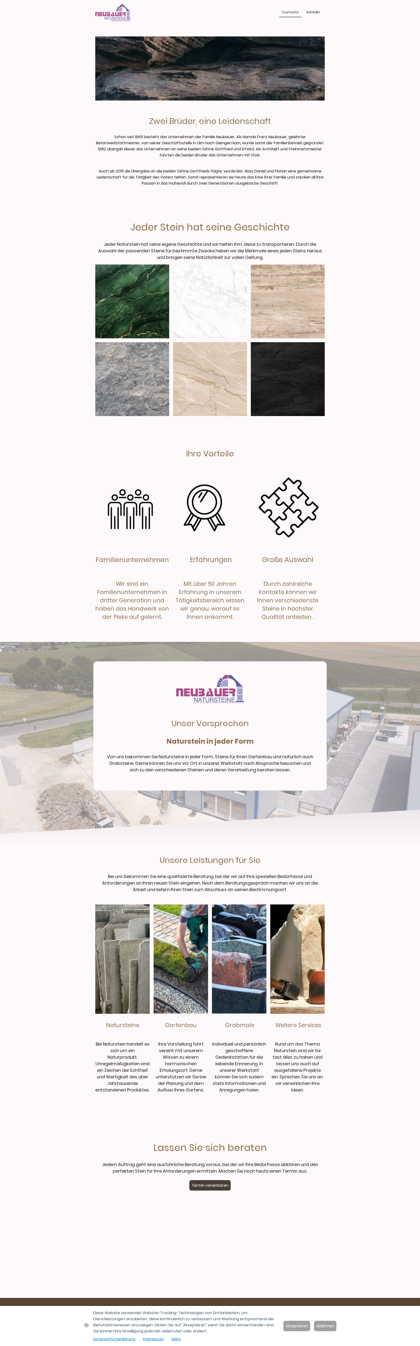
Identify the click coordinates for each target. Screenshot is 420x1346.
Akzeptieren (297, 1326)
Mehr (176, 1339)
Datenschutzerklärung (114, 1339)
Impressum (153, 1339)
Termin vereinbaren (210, 1185)
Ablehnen (325, 1326)
